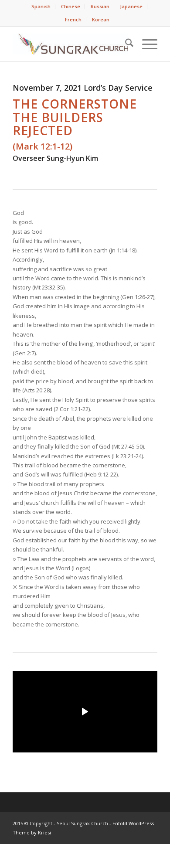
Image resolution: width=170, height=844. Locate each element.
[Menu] (145, 44)
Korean (100, 19)
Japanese (131, 6)
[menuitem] (41, 6)
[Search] (124, 44)
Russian (100, 6)
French (73, 19)
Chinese (70, 6)
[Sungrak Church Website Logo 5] (70, 44)
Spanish (41, 6)
